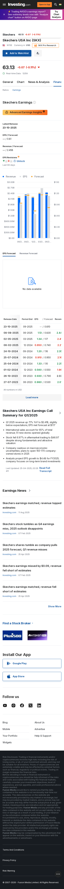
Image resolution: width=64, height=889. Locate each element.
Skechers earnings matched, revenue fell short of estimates (29, 589)
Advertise (40, 729)
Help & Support (43, 735)
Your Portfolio (10, 735)
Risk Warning (9, 871)
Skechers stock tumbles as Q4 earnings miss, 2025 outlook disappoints (28, 526)
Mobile (6, 729)
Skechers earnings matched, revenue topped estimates (32, 505)
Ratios (6, 90)
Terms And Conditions (13, 850)
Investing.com (9, 512)
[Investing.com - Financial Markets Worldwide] (19, 4)
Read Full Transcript (45, 469)
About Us (39, 722)
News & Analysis (39, 82)
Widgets (7, 742)
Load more (32, 397)
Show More (54, 606)
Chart (20, 82)
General (8, 82)
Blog (5, 722)
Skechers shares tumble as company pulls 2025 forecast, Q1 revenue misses (30, 547)
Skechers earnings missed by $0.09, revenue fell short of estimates (32, 568)
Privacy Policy (9, 860)
